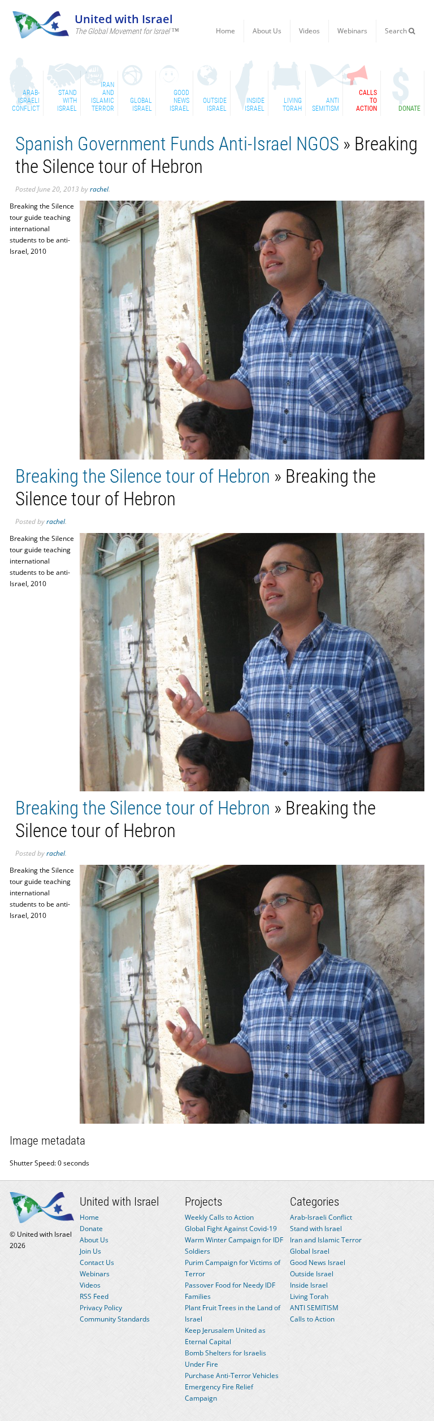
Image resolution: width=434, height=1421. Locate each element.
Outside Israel (311, 1274)
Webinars (352, 31)
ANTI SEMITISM (314, 1307)
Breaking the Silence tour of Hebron (142, 476)
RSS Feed (94, 1296)
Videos (309, 31)
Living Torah (309, 1296)
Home (225, 31)
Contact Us (97, 1262)
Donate (91, 1228)
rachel (99, 189)
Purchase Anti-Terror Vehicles (232, 1375)
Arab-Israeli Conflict (321, 1217)
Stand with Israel (316, 1228)
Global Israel (309, 1251)
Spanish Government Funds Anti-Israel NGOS (177, 144)
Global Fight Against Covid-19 (231, 1228)
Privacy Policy (101, 1307)
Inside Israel (309, 1285)
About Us (267, 31)
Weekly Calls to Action (219, 1217)
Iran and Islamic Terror (326, 1240)
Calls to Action (312, 1319)
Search (397, 31)
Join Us (90, 1251)
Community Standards (115, 1319)
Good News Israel (317, 1262)
